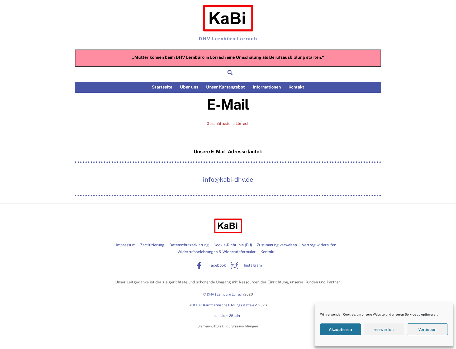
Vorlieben (427, 329)
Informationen (267, 87)
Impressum (125, 245)
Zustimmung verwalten (277, 245)
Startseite (162, 87)
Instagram (252, 265)
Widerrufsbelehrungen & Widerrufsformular (217, 251)
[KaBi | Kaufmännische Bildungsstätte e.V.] (228, 18)
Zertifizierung (152, 245)
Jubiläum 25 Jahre (228, 316)
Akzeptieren (340, 329)
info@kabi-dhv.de (228, 179)
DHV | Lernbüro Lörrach (225, 294)
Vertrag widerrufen (319, 245)
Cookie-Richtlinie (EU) (232, 245)
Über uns (189, 87)
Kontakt (296, 87)
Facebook (216, 265)
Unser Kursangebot (225, 87)
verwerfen (384, 329)
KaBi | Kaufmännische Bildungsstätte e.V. (225, 305)
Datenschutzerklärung (189, 245)
